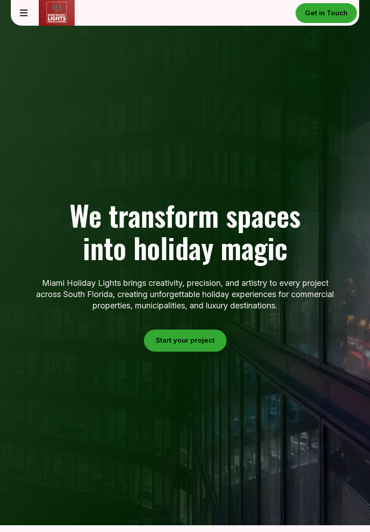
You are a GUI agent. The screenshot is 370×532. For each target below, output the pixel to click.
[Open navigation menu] (23, 12)
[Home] (51, 13)
